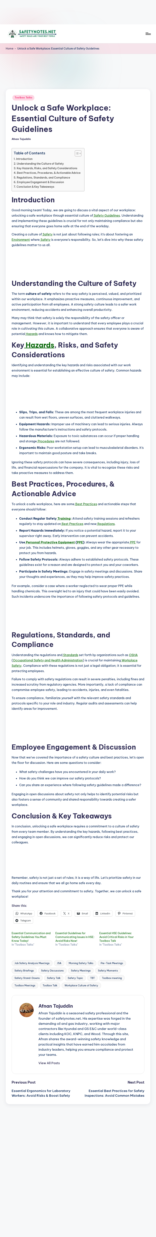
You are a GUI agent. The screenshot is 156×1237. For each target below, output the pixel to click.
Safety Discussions (52, 970)
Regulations (106, 524)
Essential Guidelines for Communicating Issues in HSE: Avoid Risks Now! (74, 937)
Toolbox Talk (50, 985)
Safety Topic (75, 977)
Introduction (24, 159)
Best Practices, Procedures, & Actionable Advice (48, 173)
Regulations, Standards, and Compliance (43, 177)
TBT (92, 977)
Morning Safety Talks (81, 963)
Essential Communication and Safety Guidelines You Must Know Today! (31, 937)
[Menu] (148, 33)
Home (9, 48)
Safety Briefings (24, 970)
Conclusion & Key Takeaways (35, 186)
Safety (47, 234)
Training (64, 518)
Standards (70, 655)
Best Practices (86, 504)
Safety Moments (108, 970)
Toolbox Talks (23, 97)
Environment (21, 240)
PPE (80, 542)
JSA (59, 963)
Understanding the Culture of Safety (40, 163)
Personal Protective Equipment (50, 542)
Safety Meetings (81, 970)
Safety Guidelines (106, 215)
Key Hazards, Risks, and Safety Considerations (47, 168)
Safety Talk (53, 977)
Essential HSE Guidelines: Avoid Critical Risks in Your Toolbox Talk (116, 937)
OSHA (133, 655)
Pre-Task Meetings (112, 963)
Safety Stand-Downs (27, 977)
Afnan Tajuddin (55, 1006)
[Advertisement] (78, 12)
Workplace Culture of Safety (81, 985)
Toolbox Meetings (24, 985)
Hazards (31, 334)
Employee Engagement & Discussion (40, 182)
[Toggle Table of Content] (76, 153)
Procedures (45, 441)
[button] (49, 1063)
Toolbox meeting (112, 977)
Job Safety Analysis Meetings (32, 963)
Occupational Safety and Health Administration (48, 660)
